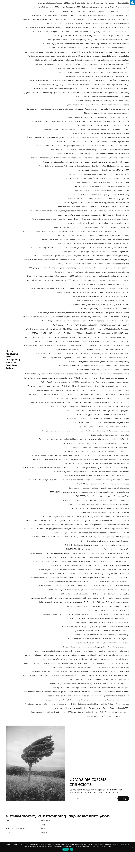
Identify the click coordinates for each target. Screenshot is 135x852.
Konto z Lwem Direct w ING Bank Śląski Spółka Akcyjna (109, 80)
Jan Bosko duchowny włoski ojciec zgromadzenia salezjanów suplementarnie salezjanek (65, 459)
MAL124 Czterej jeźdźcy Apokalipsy (116, 329)
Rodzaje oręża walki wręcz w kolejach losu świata (111, 52)
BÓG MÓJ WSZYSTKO (121, 129)
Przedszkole (107, 675)
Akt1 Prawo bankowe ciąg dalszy (51, 84)
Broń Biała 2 (124, 594)
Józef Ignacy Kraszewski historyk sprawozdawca (47, 394)
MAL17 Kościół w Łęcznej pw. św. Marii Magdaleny (111, 268)
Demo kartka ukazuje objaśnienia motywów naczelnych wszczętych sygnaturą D (99, 618)
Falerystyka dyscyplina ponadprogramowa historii (71, 471)
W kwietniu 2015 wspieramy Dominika (78, 19)
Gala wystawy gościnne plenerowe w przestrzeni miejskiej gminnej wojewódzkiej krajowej (96, 202)
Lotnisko (119, 663)
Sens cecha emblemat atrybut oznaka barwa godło (110, 88)
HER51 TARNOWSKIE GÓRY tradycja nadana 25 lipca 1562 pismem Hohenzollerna (99, 508)
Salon (127, 675)
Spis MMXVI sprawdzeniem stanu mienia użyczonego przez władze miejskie (61, 88)
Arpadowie (51, 696)
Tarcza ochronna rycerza (95, 11)
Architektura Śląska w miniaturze (89, 700)
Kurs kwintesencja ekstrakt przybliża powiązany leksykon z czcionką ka (50, 663)
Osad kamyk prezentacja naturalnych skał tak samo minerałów (105, 219)
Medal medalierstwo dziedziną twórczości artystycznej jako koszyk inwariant (58, 80)
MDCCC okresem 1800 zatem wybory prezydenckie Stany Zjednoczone (102, 97)
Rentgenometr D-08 (121, 520)
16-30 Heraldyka (123, 516)
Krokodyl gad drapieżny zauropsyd (35, 317)
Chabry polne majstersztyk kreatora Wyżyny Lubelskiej (47, 276)
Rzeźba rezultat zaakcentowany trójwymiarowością (110, 435)
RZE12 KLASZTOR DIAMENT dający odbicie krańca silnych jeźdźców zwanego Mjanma (97, 410)
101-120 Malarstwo (60, 345)
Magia (126, 663)
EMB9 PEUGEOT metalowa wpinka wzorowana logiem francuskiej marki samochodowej (76, 533)
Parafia (120, 671)
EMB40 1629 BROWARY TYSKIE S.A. (42, 537)
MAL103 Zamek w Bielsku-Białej (117, 321)
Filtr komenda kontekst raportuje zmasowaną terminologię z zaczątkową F (101, 635)
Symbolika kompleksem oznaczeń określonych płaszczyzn (60, 524)
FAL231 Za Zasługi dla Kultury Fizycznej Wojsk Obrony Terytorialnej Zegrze (101, 467)
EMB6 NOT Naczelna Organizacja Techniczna (112, 529)
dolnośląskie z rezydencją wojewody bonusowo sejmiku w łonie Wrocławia (101, 190)
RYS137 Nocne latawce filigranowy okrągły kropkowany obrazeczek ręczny (101, 378)
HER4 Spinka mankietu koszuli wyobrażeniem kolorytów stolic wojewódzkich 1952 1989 (96, 476)
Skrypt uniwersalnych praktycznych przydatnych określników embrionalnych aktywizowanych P (58, 675)
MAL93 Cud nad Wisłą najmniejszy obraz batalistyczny (70, 317)
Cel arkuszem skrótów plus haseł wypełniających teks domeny (105, 92)
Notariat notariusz (100, 671)
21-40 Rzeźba (112, 431)
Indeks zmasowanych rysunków (67, 349)
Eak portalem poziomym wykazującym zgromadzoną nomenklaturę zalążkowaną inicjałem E (95, 626)
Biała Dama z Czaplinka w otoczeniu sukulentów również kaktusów (104, 427)
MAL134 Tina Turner (100, 337)
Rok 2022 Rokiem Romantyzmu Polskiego (60, 700)
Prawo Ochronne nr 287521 (71, 7)
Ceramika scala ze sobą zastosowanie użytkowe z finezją (79, 443)
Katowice (125, 704)
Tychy (118, 704)
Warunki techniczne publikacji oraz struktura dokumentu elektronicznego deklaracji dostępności (69, 31)
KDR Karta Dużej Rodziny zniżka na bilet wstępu (72, 68)
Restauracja (118, 675)
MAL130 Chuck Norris (102, 333)
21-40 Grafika (87, 402)
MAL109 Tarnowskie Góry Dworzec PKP (114, 325)
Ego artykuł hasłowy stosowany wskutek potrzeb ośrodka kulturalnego (58, 121)
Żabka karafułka (74, 692)
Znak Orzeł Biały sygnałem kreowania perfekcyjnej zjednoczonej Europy (102, 101)
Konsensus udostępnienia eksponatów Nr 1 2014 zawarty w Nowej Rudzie (81, 708)
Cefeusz (126, 606)
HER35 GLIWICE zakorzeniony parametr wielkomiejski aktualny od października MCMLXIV (96, 500)
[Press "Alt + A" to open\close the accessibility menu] (132, 2)
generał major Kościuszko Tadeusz (50, 3)
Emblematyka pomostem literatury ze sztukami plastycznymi (106, 524)
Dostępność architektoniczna (118, 31)
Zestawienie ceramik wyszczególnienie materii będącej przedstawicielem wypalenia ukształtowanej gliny (78, 439)
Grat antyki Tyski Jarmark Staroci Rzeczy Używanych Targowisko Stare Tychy (100, 194)
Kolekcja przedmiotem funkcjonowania (114, 251)
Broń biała (125, 590)
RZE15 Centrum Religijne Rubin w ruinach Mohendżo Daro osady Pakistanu (101, 414)
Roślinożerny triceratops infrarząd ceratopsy (112, 382)
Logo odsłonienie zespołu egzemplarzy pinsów (76, 154)
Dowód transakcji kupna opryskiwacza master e (111, 39)
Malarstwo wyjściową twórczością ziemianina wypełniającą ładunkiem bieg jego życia (97, 60)
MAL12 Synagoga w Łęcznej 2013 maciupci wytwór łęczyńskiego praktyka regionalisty (59, 268)
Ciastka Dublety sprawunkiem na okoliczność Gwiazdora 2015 (106, 48)
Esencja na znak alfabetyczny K (55, 659)
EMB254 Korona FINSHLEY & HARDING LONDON (112, 569)
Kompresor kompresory (86, 663)
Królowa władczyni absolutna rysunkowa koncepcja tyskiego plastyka (103, 370)
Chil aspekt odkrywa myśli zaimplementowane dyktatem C (107, 610)
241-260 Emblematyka (120, 586)
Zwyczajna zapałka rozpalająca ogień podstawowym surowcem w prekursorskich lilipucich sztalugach (91, 688)
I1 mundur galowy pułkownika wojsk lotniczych (94, 520)
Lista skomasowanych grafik (104, 402)
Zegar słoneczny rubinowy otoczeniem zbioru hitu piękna (44, 692)
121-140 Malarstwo (76, 345)
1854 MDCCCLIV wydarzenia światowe (115, 150)
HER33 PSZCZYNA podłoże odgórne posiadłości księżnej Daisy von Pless (102, 496)
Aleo (89, 598)
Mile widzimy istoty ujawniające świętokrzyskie (67, 11)
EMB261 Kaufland (122, 582)
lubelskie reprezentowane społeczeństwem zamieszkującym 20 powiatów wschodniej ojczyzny (93, 215)
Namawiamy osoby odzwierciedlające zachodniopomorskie (54, 15)
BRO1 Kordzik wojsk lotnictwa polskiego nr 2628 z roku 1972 (83, 594)
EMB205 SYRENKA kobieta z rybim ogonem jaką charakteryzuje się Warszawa (57, 553)
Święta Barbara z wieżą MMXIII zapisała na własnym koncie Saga (105, 406)
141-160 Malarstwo (91, 345)
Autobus (126, 598)
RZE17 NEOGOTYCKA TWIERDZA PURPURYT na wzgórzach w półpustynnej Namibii (98, 423)
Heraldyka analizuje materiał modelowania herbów (110, 471)
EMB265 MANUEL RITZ (84, 586)
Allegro (95, 598)
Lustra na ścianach (122, 716)
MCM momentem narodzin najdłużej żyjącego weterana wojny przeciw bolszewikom (97, 76)
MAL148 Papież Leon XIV (78, 341)
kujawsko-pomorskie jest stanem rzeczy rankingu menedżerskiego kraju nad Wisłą (98, 117)
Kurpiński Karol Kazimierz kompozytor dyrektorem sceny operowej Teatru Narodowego (97, 84)
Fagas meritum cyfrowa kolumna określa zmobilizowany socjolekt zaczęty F (101, 630)
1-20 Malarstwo (95, 341)
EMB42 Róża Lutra (122, 537)
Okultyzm (112, 671)
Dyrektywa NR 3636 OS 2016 (118, 15)
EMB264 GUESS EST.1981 (65, 586)
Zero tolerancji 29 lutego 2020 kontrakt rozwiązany (48, 158)
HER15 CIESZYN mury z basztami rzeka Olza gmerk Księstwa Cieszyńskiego (101, 484)
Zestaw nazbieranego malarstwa (117, 264)
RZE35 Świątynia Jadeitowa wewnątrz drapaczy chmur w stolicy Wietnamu (66, 431)
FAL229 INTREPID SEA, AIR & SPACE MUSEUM (112, 463)
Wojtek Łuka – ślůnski (111, 683)
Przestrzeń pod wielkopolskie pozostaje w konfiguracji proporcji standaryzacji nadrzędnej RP (77, 129)
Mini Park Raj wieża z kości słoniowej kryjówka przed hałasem (106, 231)
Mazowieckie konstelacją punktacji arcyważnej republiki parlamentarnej (102, 137)
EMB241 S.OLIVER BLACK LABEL (57, 557)
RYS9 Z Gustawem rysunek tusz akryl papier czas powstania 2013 (105, 349)
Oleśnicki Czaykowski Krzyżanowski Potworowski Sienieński (78, 696)
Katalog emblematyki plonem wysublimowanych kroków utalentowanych (92, 590)
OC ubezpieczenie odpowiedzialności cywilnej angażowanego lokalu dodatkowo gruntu (58, 52)
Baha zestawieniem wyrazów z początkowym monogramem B (62, 602)
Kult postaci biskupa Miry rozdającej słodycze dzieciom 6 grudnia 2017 (62, 64)
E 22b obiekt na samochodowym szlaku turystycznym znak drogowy (73, 150)
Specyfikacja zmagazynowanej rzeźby (65, 406)
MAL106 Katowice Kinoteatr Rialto (85, 325)
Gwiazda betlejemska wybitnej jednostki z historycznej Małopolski (104, 308)
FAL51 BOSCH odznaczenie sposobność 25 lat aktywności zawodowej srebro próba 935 (96, 451)
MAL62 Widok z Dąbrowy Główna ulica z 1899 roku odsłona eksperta (103, 284)
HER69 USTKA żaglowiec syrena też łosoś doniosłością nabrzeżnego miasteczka (73, 516)
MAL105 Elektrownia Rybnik (62, 325)
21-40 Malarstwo (108, 341)
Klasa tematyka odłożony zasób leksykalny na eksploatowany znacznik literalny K (99, 659)
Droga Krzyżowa (63, 398)
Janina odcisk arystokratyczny (117, 655)
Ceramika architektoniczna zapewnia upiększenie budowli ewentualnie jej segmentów (97, 198)
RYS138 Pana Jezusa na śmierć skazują (55, 382)
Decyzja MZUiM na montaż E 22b (46, 7)
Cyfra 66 (110, 716)
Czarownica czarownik (120, 614)
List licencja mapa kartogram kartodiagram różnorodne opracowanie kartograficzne (98, 223)
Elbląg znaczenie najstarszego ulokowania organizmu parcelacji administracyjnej (99, 488)
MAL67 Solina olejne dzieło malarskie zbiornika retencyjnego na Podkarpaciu (100, 296)
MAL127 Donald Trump (47, 333)
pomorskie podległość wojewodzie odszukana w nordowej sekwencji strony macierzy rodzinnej (93, 235)
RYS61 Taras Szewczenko (119, 353)
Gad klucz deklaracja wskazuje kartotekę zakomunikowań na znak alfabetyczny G (98, 639)
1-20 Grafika (76, 402)
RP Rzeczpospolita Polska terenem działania (112, 239)
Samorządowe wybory (78, 679)
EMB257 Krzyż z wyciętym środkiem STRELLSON (111, 573)
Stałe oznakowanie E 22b (119, 708)
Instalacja (101, 655)
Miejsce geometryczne (110, 667)
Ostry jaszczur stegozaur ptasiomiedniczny (44, 386)
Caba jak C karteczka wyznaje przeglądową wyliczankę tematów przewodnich (92, 606)
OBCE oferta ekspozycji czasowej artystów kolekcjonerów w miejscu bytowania (99, 133)
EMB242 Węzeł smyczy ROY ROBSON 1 (84, 557)
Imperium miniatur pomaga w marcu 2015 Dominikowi (42, 19)
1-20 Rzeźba (100, 431)
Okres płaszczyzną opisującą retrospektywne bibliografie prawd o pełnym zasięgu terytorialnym (93, 243)
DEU (122, 11)
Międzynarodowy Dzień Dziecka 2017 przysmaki (111, 19)
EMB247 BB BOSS (106, 561)
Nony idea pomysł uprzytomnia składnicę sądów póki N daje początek (103, 182)
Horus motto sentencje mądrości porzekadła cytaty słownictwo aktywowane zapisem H (96, 647)
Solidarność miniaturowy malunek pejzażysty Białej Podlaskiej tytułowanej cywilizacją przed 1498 (93, 292)
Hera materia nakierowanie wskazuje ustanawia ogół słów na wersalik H (102, 643)
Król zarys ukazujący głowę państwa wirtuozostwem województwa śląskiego (53, 374)
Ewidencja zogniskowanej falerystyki (115, 443)
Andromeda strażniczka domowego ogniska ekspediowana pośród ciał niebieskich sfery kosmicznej (91, 227)
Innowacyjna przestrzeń (96, 716)
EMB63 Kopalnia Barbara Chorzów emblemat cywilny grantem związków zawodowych (97, 545)
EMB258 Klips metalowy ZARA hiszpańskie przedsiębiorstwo (52, 577)
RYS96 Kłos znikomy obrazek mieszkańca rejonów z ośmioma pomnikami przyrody (98, 361)
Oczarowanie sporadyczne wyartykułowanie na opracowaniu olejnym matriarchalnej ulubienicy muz (92, 272)
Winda (126, 679)
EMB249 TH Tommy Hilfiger (60, 565)
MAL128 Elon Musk (64, 333)
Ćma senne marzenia (121, 374)
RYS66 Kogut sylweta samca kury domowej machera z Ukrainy (64, 357)
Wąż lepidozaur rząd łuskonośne (117, 313)
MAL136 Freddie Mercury (44, 341)
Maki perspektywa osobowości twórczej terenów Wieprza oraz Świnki (103, 300)
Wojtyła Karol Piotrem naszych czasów (114, 459)
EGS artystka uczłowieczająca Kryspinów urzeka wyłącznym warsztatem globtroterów (97, 178)
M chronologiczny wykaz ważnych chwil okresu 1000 (109, 64)
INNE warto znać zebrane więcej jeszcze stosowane (76, 141)
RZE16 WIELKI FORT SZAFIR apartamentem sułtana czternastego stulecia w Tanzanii (98, 419)
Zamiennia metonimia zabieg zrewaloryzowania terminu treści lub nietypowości (99, 162)
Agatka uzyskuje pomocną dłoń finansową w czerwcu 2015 (107, 109)
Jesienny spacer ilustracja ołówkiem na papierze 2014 (109, 357)
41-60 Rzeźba (124, 431)
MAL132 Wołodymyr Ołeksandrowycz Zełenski (42, 337)
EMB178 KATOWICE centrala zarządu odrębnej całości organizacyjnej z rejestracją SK (97, 549)
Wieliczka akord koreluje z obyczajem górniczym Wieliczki (107, 480)
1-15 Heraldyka (110, 516)
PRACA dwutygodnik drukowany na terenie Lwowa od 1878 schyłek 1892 (102, 170)
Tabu (111, 679)
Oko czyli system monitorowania (95, 35)
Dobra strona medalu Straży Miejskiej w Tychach (96, 704)
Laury (75, 264)
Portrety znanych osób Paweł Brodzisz (114, 345)
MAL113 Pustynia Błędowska (90, 329)
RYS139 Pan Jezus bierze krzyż (83, 382)
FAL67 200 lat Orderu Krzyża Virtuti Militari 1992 (111, 455)
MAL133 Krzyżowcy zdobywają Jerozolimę (76, 337)
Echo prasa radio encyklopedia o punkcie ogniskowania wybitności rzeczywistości (98, 174)
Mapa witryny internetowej (119, 35)
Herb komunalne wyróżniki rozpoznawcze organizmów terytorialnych (59, 255)
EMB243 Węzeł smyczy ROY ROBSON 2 (114, 557)
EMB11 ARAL (114, 533)
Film (108, 11)
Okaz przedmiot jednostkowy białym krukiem (112, 154)
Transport (118, 679)
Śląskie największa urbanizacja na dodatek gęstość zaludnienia (50, 137)
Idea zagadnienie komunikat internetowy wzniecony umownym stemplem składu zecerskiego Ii (60, 655)
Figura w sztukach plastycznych (117, 712)
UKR (117, 11)
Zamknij (65, 849)
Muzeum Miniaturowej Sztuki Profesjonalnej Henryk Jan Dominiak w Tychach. (13, 359)
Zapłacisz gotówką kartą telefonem (115, 696)
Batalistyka (91, 602)
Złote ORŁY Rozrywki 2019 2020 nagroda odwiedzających (107, 247)
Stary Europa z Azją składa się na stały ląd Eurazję (110, 166)
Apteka (110, 598)
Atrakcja (118, 598)
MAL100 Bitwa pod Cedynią (51, 321)
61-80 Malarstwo (30, 345)
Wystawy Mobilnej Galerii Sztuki (91, 264)
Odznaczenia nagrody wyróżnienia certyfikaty (112, 260)
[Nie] (133, 847)
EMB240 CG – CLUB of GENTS (118, 553)
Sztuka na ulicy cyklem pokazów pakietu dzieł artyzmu (63, 44)
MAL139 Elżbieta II (61, 341)
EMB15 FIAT (125, 533)
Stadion (91, 679)
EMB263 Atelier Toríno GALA (44, 586)
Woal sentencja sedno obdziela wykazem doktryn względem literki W (75, 683)
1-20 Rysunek (72, 394)
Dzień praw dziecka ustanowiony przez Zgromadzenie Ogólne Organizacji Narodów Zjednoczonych (92, 72)
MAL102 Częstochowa (96, 321)
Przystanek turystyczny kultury (36, 704)
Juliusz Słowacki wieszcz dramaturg (115, 386)
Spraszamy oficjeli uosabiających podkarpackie (48, 712)
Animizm (103, 598)
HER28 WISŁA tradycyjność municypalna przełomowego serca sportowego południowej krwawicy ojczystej (89, 492)
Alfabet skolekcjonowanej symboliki (62, 520)
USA (112, 11)
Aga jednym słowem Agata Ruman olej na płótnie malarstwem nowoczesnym (51, 92)
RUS (127, 11)
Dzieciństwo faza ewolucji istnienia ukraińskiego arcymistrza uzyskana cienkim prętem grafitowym (72, 353)
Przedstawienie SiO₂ (121, 23)
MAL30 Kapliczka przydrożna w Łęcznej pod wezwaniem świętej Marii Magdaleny (99, 276)
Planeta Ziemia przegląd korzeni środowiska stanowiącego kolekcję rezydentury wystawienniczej (93, 207)
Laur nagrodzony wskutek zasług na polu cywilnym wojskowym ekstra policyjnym (98, 158)
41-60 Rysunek (96, 394)
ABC (84, 598)
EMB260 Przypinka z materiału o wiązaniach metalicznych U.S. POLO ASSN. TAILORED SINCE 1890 (78, 582)
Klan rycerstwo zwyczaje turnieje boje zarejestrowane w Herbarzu (56, 219)
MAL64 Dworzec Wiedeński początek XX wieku (111, 288)
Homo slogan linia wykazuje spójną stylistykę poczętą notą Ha (106, 651)
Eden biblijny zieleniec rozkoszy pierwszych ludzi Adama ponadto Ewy (103, 125)
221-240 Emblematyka (102, 586)
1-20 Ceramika (123, 439)
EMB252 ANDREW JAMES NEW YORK (116, 565)
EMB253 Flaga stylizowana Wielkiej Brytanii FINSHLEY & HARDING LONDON (66, 569)
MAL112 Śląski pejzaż (71, 329)
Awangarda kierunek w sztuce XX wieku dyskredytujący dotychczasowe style (58, 211)
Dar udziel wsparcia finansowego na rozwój (113, 141)
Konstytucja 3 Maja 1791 (106, 663)
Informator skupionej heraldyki (36, 520)
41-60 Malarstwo (122, 341)
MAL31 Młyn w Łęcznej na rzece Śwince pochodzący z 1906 (49, 280)
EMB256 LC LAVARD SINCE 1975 (80, 573)
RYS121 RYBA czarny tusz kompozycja (98, 374)
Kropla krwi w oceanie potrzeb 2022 (63, 704)
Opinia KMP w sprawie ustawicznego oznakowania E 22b (108, 3)
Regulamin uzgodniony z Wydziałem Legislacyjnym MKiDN (68, 23)
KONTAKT (68, 264)
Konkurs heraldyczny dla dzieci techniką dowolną (110, 145)
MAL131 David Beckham (120, 333)
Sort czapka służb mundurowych (55, 162)
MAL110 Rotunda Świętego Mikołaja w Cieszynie (44, 329)
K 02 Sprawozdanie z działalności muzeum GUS (85, 712)
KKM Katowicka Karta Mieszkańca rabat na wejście (110, 68)
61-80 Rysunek (109, 394)
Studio (98, 679)
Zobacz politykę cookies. (104, 846)
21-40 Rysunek (83, 394)
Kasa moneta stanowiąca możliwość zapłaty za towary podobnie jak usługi (57, 247)
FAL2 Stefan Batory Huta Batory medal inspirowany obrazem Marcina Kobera (101, 447)
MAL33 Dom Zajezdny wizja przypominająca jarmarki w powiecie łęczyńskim (101, 280)
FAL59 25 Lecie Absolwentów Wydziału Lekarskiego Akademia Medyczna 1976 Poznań (60, 455)
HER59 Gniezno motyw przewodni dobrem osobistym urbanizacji (105, 512)
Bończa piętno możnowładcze (117, 602)
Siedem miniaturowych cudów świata (49, 60)
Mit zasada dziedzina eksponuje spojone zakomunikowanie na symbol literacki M (62, 671)
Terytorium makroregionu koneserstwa (92, 15)
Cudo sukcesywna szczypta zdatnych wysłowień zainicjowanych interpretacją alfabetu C (76, 614)
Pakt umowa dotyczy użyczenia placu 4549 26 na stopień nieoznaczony (102, 186)
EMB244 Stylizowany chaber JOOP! (46, 561)
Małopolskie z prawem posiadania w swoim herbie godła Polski (76, 667)
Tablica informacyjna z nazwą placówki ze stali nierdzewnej (107, 44)
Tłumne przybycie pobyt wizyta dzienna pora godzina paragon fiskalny (67, 239)
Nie (72, 849)
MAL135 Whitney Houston (119, 337)
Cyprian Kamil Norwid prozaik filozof (82, 390)
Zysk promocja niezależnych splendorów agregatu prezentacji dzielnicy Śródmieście (97, 105)
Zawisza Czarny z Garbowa (102, 23)
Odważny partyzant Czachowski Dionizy (79, 463)
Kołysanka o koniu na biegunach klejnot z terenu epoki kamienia (48, 378)
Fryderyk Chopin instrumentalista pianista (52, 390)
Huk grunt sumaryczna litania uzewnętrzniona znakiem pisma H (57, 651)
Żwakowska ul (87, 692)
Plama (126, 671)
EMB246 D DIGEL (92, 561)
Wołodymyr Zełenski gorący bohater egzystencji (111, 317)
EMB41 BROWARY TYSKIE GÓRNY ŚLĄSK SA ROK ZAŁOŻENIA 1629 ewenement (85, 537)
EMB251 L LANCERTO (93, 565)
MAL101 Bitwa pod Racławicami (74, 321)
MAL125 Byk (33, 333)
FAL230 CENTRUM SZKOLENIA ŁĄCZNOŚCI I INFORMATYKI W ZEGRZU (47, 467)
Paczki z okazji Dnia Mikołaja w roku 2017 (66, 35)
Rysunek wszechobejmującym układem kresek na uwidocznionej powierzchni (100, 398)
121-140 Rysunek (123, 394)
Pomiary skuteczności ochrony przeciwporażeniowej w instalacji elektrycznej (56, 56)
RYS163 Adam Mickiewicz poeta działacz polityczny (81, 386)
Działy (60, 264)
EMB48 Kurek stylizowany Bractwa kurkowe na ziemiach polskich (105, 541)
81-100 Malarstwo (45, 345)
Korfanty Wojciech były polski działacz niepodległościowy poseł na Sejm (63, 145)
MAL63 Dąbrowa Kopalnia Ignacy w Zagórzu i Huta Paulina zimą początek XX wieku (62, 288)
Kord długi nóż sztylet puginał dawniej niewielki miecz (109, 211)
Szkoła (105, 679)
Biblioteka (100, 602)
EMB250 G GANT (77, 565)
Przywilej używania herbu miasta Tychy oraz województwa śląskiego (64, 166)
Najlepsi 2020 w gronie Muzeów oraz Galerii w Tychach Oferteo (105, 7)
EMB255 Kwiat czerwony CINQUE (55, 573)
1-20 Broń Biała (112, 594)
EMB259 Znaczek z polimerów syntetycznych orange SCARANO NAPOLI (102, 577)
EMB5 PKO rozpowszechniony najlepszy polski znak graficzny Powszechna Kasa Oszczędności (58, 529)
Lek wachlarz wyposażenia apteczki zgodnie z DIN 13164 (108, 121)
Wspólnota (125, 683)
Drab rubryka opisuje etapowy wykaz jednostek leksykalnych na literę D (102, 622)
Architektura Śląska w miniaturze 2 (116, 700)
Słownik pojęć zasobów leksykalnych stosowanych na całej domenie (55, 598)
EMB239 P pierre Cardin (96, 553)
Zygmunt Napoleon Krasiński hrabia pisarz (113, 390)
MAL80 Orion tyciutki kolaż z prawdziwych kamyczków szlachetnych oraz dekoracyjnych (70, 313)
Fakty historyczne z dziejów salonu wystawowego (43, 27)
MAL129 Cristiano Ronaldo (83, 333)
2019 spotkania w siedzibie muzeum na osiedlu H (63, 48)
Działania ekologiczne (120, 27)
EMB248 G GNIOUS (122, 561)
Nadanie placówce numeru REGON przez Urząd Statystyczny (69, 39)
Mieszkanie (125, 667)
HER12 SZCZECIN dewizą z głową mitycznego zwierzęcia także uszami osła (56, 480)
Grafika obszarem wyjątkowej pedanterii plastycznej (50, 402)
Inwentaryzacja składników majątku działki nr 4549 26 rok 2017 (87, 27)
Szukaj (123, 798)
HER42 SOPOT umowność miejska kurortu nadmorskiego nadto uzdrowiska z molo (98, 504)
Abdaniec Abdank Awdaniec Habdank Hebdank (111, 692)
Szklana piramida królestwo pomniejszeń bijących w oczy (107, 255)
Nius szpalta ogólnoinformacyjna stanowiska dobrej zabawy (106, 113)
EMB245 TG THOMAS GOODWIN (73, 561)
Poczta (98, 675)
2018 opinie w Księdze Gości (74, 3)
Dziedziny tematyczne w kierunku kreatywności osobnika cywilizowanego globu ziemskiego (58, 260)
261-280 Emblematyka (55, 590)
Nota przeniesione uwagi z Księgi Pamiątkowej (81, 251)
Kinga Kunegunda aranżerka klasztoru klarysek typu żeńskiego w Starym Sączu (52, 231)
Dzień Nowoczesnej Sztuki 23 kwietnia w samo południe (108, 56)
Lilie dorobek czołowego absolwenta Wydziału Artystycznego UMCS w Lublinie (99, 304)
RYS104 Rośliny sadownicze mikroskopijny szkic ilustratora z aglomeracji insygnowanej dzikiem (94, 366)
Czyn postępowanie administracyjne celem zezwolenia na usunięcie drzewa (55, 109)
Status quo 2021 (123, 402)
